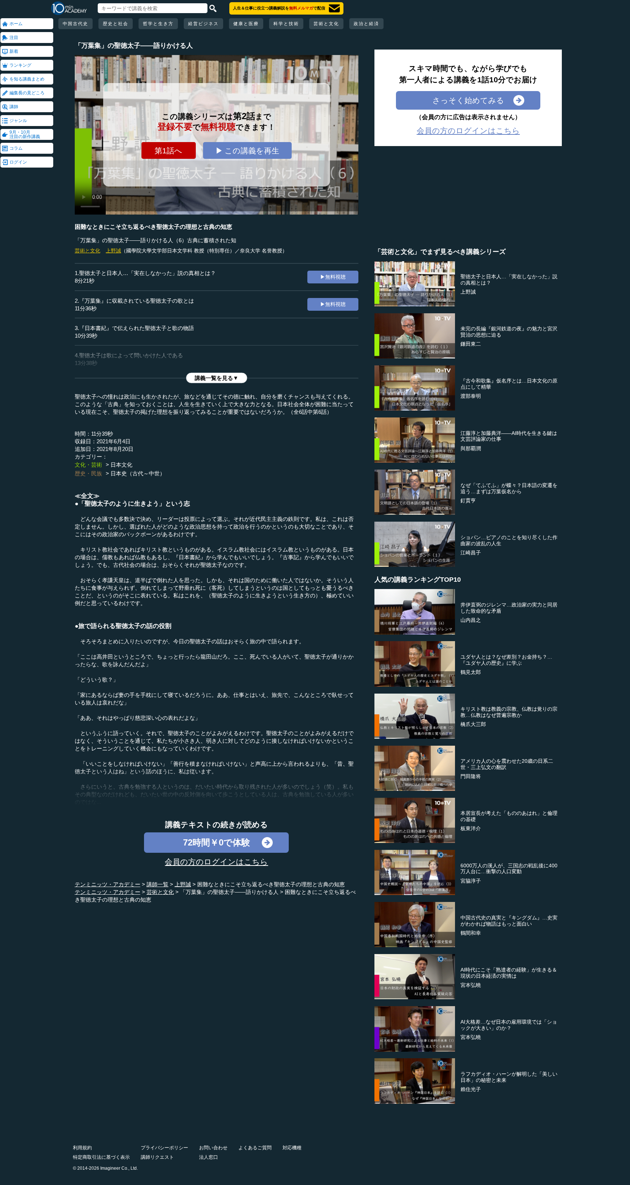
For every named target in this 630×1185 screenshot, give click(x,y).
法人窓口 (208, 1157)
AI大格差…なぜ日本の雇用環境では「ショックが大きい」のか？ (508, 1025)
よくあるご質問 (255, 1147)
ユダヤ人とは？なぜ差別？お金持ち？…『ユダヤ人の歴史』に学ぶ (506, 660)
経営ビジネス (203, 23)
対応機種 (292, 1147)
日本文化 (121, 465)
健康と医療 (246, 23)
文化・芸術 (88, 465)
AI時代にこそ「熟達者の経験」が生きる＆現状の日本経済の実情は (508, 973)
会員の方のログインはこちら (216, 862)
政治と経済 (366, 23)
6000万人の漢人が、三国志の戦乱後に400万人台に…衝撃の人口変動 (508, 869)
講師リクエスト (157, 1157)
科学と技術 (286, 23)
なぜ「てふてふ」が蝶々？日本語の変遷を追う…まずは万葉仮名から (508, 488)
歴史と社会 (115, 23)
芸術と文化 (326, 23)
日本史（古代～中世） (137, 473)
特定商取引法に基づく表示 (101, 1157)
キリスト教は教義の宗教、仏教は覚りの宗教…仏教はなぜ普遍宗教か (508, 712)
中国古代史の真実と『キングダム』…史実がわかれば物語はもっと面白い (508, 921)
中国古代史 (75, 23)
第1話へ (168, 150)
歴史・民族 (88, 473)
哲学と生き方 (158, 23)
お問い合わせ (213, 1147)
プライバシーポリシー (164, 1147)
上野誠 (113, 251)
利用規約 (82, 1147)
